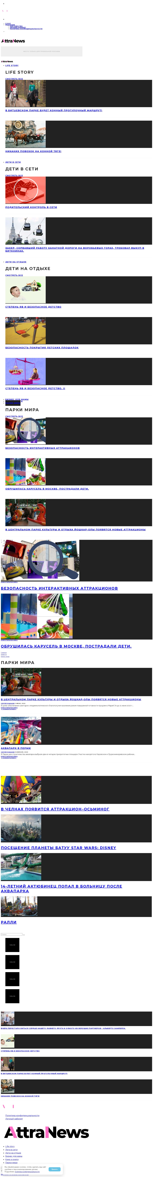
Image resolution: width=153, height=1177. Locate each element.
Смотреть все (14, 79)
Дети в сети (13, 162)
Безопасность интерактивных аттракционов (42, 448)
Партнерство (16, 26)
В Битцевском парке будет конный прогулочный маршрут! (53, 110)
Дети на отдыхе (15, 262)
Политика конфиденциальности (26, 29)
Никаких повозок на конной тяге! (33, 151)
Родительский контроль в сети (31, 207)
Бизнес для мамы (13, 1156)
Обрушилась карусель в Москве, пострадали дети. (47, 488)
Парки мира (12, 403)
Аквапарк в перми (16, 748)
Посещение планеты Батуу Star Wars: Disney (58, 848)
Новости (4, 582)
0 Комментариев (8, 709)
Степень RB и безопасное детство (33, 307)
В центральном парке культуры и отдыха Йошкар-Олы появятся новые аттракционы (75, 529)
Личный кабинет (18, 27)
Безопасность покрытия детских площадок (42, 347)
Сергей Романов (7, 703)
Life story (12, 65)
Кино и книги (11, 1159)
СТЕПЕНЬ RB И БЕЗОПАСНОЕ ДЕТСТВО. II (35, 388)
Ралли (9, 922)
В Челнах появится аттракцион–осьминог (55, 809)
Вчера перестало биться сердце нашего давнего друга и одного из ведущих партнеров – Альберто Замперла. (63, 1028)
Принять (55, 1169)
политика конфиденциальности (27, 1172)
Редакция (10, 25)
